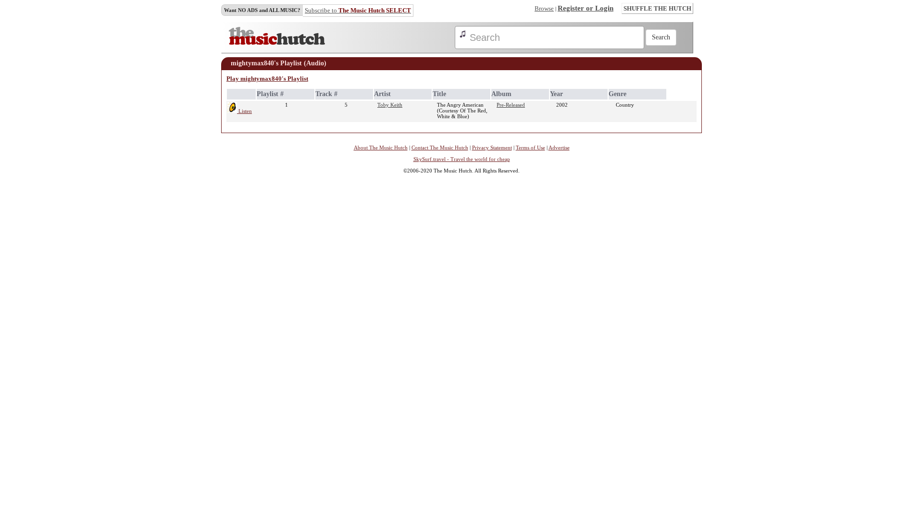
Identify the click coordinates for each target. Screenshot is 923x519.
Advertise (559, 147)
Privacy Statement (492, 147)
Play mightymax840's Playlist (267, 78)
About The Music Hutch (381, 147)
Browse (544, 8)
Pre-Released (511, 105)
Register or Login (585, 8)
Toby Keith (389, 105)
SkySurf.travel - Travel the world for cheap (461, 159)
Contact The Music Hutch (440, 147)
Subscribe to (358, 10)
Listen (244, 111)
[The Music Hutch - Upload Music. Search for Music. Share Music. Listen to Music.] (277, 43)
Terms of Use (530, 147)
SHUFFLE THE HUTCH (657, 8)
